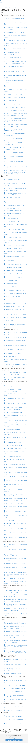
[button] (1, 1)
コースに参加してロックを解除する (14, 740)
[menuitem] (1, 3)
